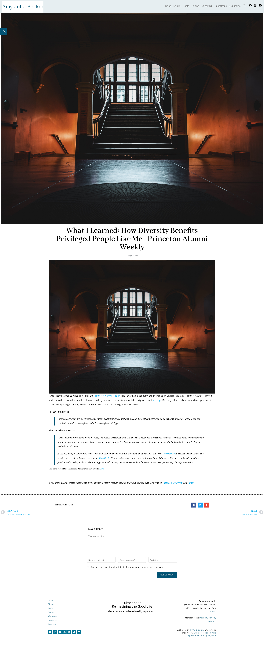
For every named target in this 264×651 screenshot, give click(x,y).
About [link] (50, 604)
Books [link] (50, 608)
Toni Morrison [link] (169, 453)
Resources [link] (52, 620)
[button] (193, 505)
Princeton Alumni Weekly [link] (107, 395)
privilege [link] (156, 400)
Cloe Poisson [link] (201, 633)
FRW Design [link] (197, 630)
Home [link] (50, 600)
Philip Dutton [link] (208, 635)
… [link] (195, 462)
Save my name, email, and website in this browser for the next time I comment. (127, 567)
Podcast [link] (51, 612)
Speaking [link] (52, 624)
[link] (3, 31)
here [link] (101, 469)
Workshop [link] (52, 616)
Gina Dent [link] (104, 458)
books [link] (212, 611)
